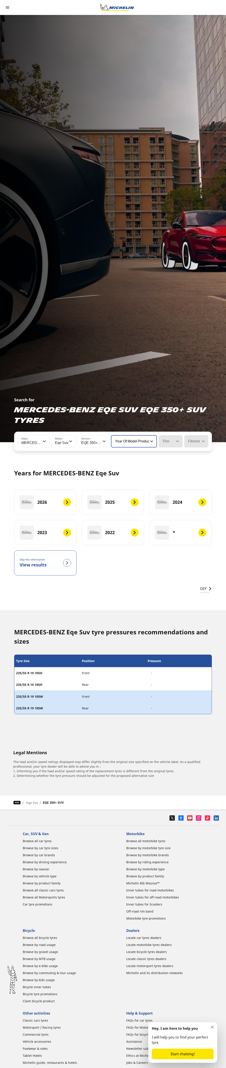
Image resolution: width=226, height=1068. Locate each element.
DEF (203, 588)
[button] (44, 441)
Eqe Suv (32, 803)
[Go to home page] (117, 7)
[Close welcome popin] (212, 1027)
